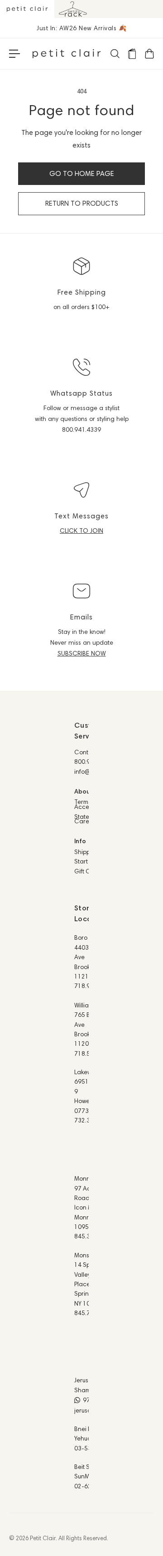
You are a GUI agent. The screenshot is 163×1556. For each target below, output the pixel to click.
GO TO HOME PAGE (81, 173)
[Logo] (67, 53)
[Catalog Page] (131, 54)
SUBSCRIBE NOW (82, 653)
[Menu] (14, 53)
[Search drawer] (114, 54)
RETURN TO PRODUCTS (81, 203)
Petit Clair (43, 1538)
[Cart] (149, 54)
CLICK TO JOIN (81, 530)
